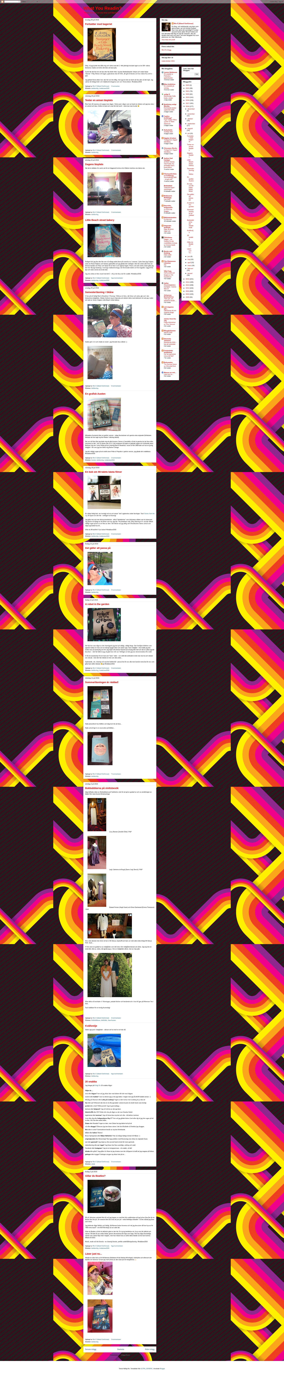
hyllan (166, 283)
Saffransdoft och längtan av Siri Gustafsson (169, 275)
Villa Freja (167, 271)
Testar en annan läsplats (99, 100)
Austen (93, 460)
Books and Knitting (168, 252)
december (191, 109)
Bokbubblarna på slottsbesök (101, 788)
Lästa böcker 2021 (168, 61)
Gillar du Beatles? (95, 1175)
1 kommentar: (115, 86)
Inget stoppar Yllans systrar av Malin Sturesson (170, 121)
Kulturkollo (168, 130)
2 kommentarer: (116, 150)
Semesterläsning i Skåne (99, 292)
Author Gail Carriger (168, 159)
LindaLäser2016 (104, 88)
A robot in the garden (97, 604)
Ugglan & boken (170, 138)
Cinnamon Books (170, 148)
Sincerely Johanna (167, 339)
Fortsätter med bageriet (98, 24)
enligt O (167, 94)
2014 (188, 282)
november (191, 114)
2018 (188, 100)
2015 (188, 279)
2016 (188, 106)
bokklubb (104, 1020)
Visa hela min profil (168, 39)
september (191, 123)
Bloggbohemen (170, 331)
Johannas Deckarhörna (169, 296)
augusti (190, 128)
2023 (188, 85)
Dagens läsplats (94, 164)
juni (189, 256)
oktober (190, 119)
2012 (188, 288)
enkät (93, 1164)
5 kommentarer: (116, 386)
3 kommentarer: (116, 534)
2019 (188, 97)
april (189, 262)
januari (190, 273)
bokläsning (94, 88)
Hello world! (167, 255)
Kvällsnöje (91, 1025)
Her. (165, 265)
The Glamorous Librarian (170, 262)
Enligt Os (98, 1085)
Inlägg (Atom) (125, 1355)
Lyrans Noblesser (170, 72)
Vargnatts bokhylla (167, 226)
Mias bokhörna (169, 84)
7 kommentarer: (116, 774)
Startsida (120, 1349)
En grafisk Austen (95, 393)
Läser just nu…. (169, 374)
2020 (188, 94)
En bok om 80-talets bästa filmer (103, 472)
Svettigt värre (168, 132)
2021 (188, 91)
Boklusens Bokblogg (168, 196)
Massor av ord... (170, 372)
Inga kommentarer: (117, 278)
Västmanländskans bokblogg (170, 174)
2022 (188, 88)
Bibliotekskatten (170, 217)
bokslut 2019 (168, 332)
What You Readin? (102, 8)
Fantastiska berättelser (168, 351)
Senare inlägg (90, 1349)
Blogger (162, 1368)
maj (189, 259)
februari (190, 268)
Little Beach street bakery (99, 220)
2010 (188, 294)
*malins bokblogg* (168, 117)
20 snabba (91, 1081)
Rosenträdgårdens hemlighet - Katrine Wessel (170, 287)
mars (190, 265)
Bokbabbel (168, 186)
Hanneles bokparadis (168, 206)
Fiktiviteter (168, 237)
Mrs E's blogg (166, 50)
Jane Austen (112, 1020)
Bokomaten (168, 362)
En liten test (168, 219)
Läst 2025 (167, 199)
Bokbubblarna (95, 1020)
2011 (187, 291)
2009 (188, 297)
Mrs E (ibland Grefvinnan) (183, 23)
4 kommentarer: (116, 1018)
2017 (188, 103)
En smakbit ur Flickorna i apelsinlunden (168, 76)
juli (189, 133)
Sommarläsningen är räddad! (101, 682)
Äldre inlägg (150, 1349)
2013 (188, 285)
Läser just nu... (93, 1253)
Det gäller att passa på (97, 548)
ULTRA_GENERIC (147, 1368)
